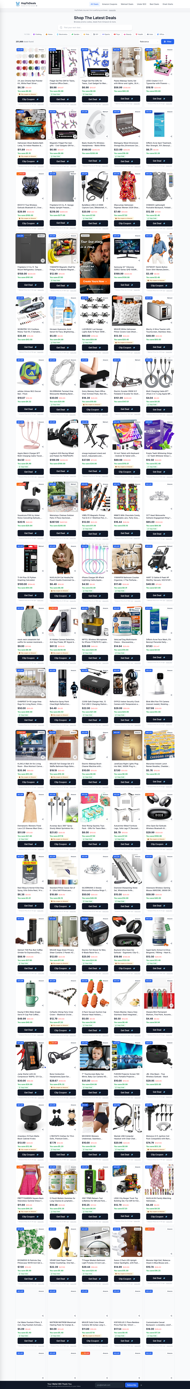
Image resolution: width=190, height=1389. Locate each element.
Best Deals (154, 4)
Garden (76, 34)
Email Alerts (168, 4)
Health (140, 34)
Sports (107, 34)
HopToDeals (28, 3)
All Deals (94, 4)
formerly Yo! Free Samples (28, 5)
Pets (87, 34)
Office (161, 34)
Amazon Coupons (109, 4)
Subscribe (131, 1385)
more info (112, 10)
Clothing (38, 34)
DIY (97, 34)
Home (50, 34)
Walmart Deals (127, 4)
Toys (118, 34)
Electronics (63, 34)
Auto (151, 34)
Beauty (128, 34)
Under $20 (141, 4)
